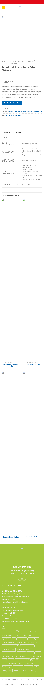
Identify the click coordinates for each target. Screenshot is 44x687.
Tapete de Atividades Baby (33, 538)
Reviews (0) (6, 137)
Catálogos (30, 679)
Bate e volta (23, 635)
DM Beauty (5, 656)
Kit (37, 660)
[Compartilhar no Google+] (24, 120)
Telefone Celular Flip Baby (11, 537)
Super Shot (24, 670)
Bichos (30, 635)
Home (4, 61)
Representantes (18, 679)
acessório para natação (9, 632)
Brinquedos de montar (9, 653)
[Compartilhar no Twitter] (12, 120)
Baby (6, 115)
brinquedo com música (27, 646)
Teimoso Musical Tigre (33, 364)
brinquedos (12, 115)
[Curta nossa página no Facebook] (20, 579)
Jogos (32, 660)
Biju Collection (6, 639)
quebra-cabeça (18, 667)
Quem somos (6, 679)
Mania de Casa (28, 663)
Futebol (4, 660)
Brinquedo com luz (34, 642)
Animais (20, 632)
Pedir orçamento (12, 103)
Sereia (4, 670)
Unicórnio (32, 670)
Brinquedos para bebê (26, 61)
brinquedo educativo (22, 649)
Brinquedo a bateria (8, 642)
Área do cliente (22, 681)
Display (38, 653)
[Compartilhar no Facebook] (8, 120)
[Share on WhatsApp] (3, 120)
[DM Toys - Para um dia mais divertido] (22, 8)
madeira (4, 663)
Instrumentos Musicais (22, 660)
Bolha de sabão (21, 639)
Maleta (20, 663)
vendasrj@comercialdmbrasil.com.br (15, 602)
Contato (38, 679)
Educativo (23, 656)
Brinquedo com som (8, 649)
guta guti (18, 115)
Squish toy (16, 670)
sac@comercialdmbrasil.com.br (22, 573)
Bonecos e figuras (33, 639)
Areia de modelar (7, 635)
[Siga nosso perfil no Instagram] (24, 579)
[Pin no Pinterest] (20, 120)
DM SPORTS (14, 656)
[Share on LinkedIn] (28, 120)
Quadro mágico (7, 667)
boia (14, 639)
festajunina (31, 656)
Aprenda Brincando (31, 632)
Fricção (39, 656)
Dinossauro (30, 653)
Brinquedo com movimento (10, 646)
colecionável (21, 653)
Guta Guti (12, 61)
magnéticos (12, 663)
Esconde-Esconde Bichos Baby (11, 365)
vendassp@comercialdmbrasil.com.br (15, 621)
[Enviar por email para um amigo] (16, 120)
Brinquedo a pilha (21, 642)
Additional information (11, 133)
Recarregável (29, 667)
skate (9, 670)
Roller (36, 667)
